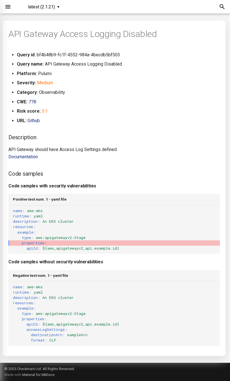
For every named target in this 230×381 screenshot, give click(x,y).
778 (32, 101)
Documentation (23, 156)
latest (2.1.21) (41, 7)
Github (33, 120)
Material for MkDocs (38, 375)
